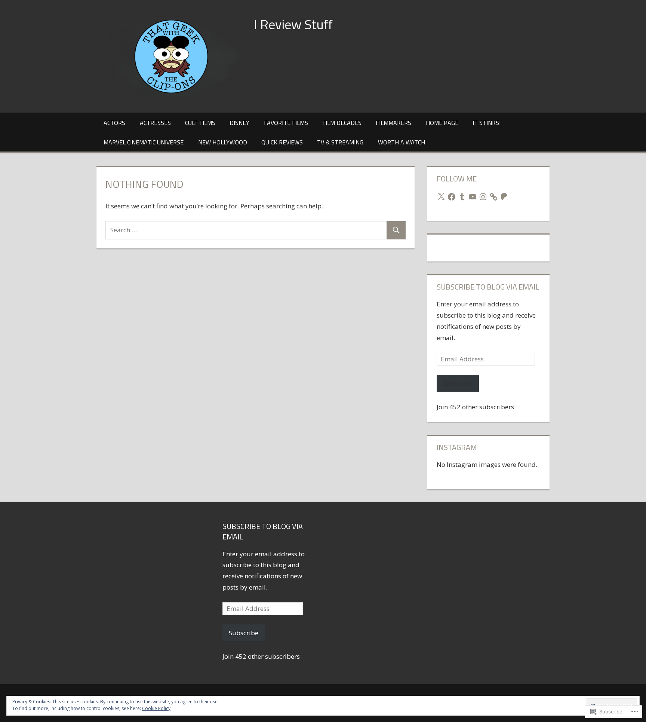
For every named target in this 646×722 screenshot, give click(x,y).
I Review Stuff (293, 24)
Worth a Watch (401, 142)
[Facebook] (451, 196)
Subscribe (458, 383)
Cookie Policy (156, 708)
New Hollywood (222, 142)
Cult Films (200, 122)
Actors (114, 122)
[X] (441, 196)
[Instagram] (483, 196)
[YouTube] (472, 196)
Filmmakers (393, 122)
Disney (239, 122)
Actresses (155, 122)
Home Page (442, 122)
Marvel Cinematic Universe (144, 142)
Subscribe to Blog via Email (488, 287)
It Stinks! (487, 122)
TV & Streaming (340, 142)
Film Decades (342, 122)
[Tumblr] (462, 196)
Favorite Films (286, 122)
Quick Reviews (282, 142)
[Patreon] (503, 196)
